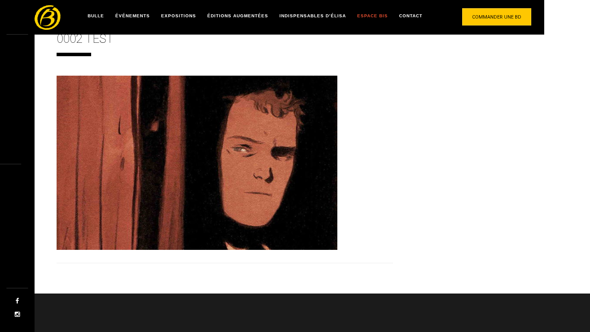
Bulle (96, 15)
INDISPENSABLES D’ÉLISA (312, 15)
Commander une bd (496, 17)
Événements (132, 15)
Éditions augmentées (237, 15)
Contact (410, 15)
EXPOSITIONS (178, 15)
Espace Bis (372, 15)
